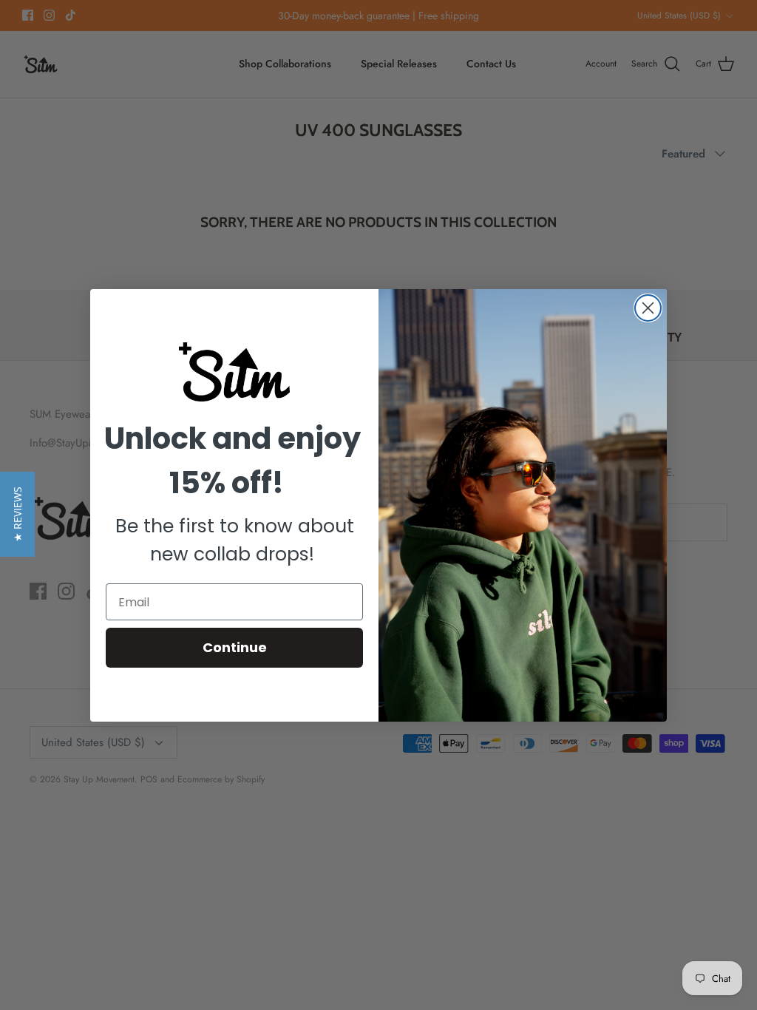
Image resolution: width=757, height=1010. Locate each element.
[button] (17, 514)
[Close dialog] (648, 308)
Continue (235, 647)
